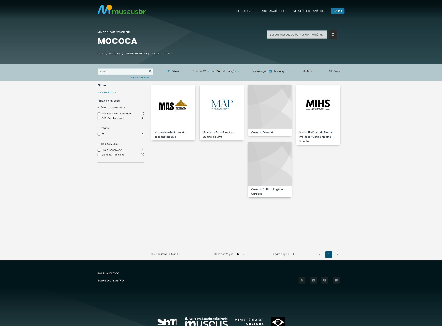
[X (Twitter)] (313, 280)
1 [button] (328, 254)
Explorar (243, 11)
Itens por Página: (224, 254)
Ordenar (198, 71)
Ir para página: (281, 254)
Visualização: (260, 71)
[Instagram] (324, 280)
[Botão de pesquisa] (333, 34)
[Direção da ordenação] (206, 71)
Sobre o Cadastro (111, 281)
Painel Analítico (272, 11)
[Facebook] (302, 280)
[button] (319, 254)
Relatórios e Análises (309, 11)
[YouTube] (336, 280)
